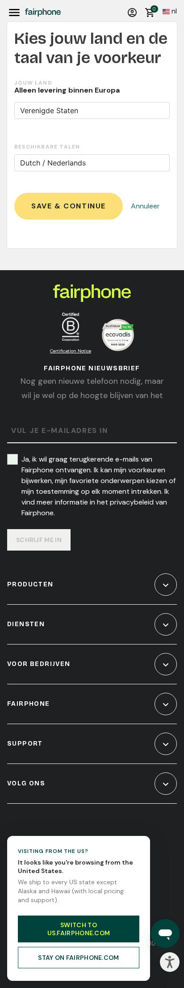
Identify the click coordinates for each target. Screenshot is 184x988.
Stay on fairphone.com (78, 958)
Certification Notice (70, 351)
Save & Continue (68, 206)
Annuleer (145, 206)
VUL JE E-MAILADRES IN (59, 431)
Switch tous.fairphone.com (78, 929)
